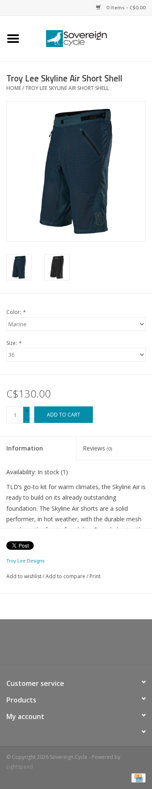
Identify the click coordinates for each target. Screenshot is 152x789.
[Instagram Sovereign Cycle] (91, 645)
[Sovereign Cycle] (89, 38)
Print (95, 576)
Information (24, 448)
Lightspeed (19, 766)
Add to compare (66, 576)
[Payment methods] (137, 777)
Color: (15, 312)
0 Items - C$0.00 (125, 7)
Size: (13, 343)
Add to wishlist (23, 576)
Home (13, 88)
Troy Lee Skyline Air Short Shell (67, 88)
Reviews (97, 448)
